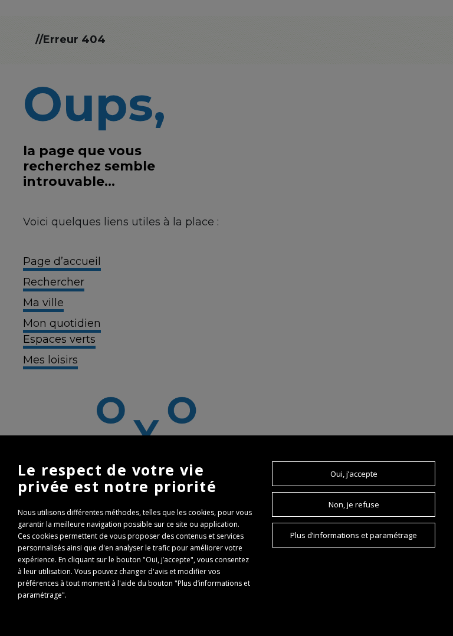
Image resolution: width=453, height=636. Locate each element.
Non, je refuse (354, 504)
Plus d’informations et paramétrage (353, 535)
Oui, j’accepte (354, 473)
